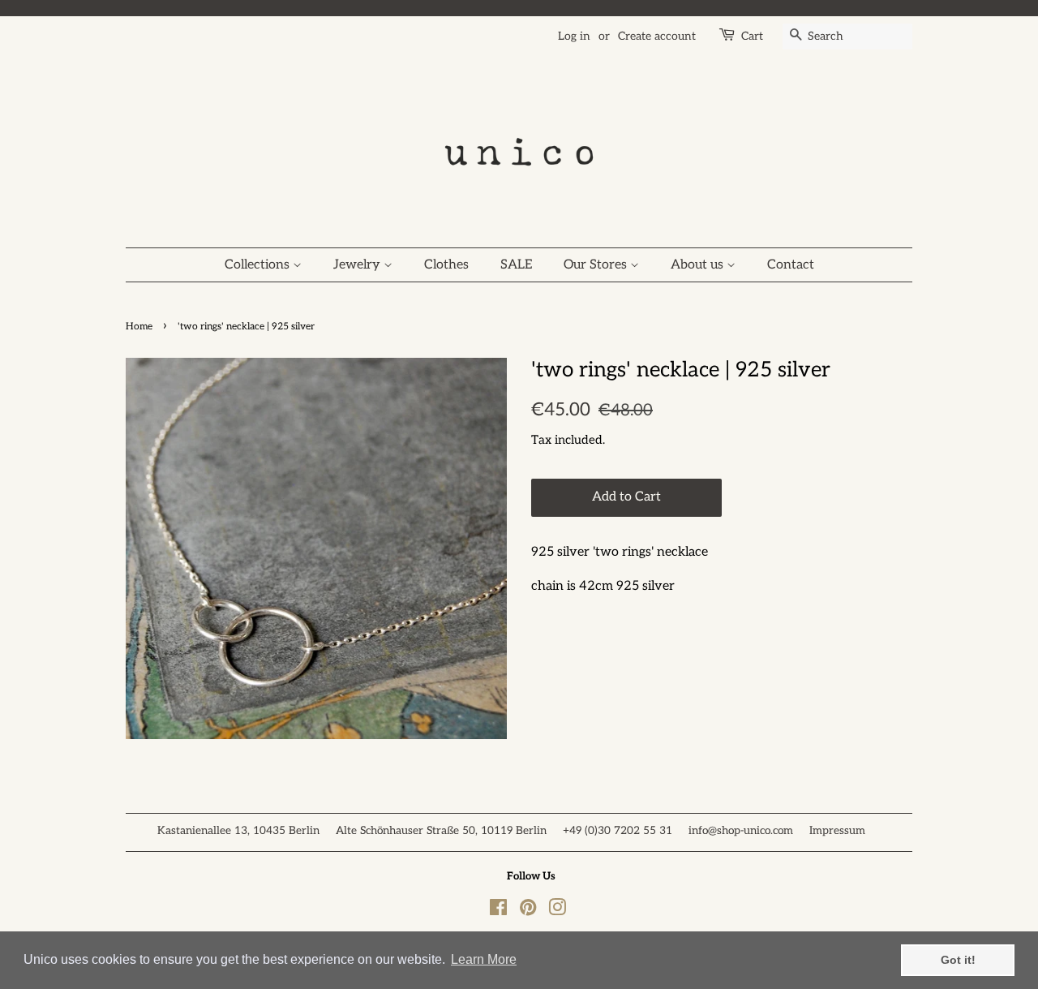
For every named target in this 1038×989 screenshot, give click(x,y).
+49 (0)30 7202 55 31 (617, 830)
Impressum (837, 830)
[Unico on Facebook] (498, 911)
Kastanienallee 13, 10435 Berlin (238, 830)
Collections (259, 265)
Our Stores (597, 265)
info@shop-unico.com (740, 830)
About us (699, 265)
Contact (790, 265)
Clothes (446, 265)
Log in (574, 36)
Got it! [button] (958, 959)
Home (139, 326)
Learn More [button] (484, 959)
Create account (657, 36)
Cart (752, 36)
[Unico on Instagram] (557, 911)
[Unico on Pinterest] (528, 911)
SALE (516, 265)
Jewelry (358, 265)
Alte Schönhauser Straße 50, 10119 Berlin (441, 830)
